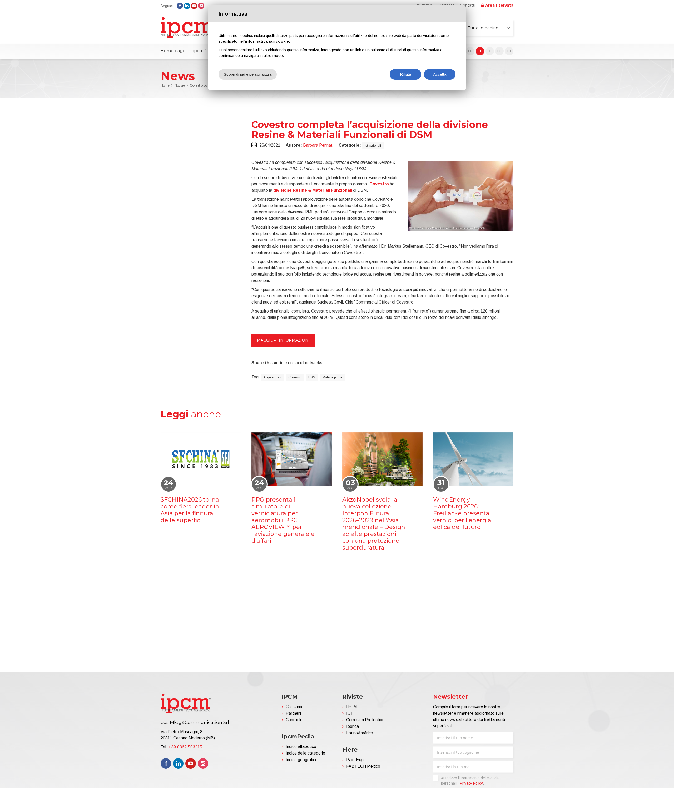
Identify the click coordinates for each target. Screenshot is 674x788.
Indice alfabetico (301, 746)
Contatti (467, 5)
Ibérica (352, 726)
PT (509, 51)
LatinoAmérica (359, 733)
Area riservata (499, 5)
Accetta (439, 74)
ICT (349, 713)
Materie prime (332, 377)
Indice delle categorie (305, 753)
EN (470, 51)
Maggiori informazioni (283, 340)
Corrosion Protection (365, 720)
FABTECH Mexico (363, 766)
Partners (294, 713)
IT (480, 51)
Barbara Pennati (318, 145)
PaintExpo (356, 759)
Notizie (180, 85)
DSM (311, 377)
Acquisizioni (272, 377)
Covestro (294, 377)
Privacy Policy (471, 783)
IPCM (351, 706)
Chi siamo (295, 706)
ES (499, 51)
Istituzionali (373, 145)
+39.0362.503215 (185, 747)
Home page (173, 50)
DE (490, 51)
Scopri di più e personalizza (247, 74)
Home (165, 85)
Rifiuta (405, 74)
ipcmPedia (204, 50)
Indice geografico (302, 759)
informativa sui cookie (267, 41)
